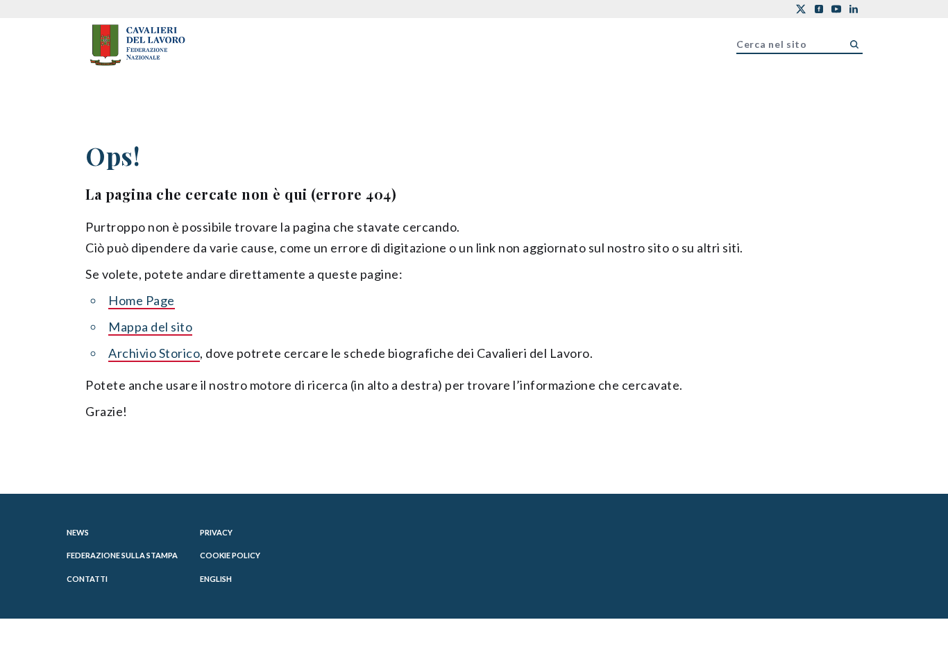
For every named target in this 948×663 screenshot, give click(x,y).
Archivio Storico (154, 353)
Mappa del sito (150, 326)
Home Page (141, 300)
